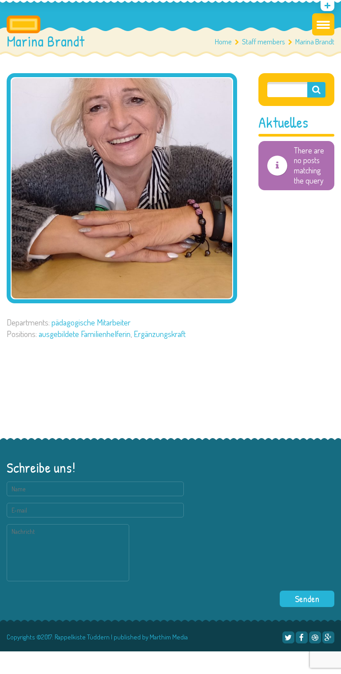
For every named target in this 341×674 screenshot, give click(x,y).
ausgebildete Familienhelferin (85, 333)
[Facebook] (302, 637)
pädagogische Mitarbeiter (91, 322)
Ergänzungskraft (160, 333)
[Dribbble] (315, 637)
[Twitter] (288, 637)
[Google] (328, 637)
